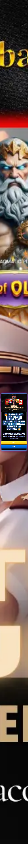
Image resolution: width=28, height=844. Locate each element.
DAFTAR (14, 446)
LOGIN (14, 443)
